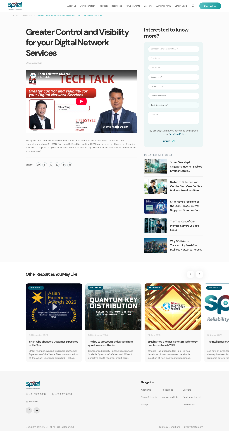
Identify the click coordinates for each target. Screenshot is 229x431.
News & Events (133, 6)
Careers (148, 6)
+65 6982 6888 (37, 394)
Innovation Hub (170, 397)
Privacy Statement (193, 427)
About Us (71, 6)
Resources (117, 6)
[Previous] (190, 274)
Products (103, 6)
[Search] (193, 6)
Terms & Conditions (169, 427)
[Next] (199, 274)
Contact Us (210, 6)
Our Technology (87, 6)
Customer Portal (163, 6)
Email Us (33, 401)
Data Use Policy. (177, 134)
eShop (144, 404)
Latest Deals (181, 6)
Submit (166, 141)
